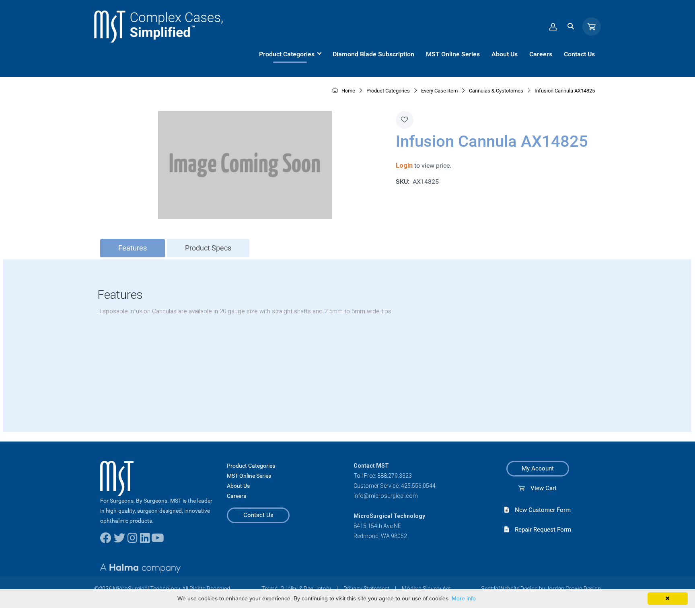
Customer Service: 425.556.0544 (395, 486)
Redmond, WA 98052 (380, 536)
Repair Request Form (540, 529)
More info (464, 598)
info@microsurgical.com (386, 496)
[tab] (132, 248)
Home (347, 91)
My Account (538, 468)
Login (404, 165)
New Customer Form (540, 510)
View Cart (540, 488)
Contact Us (258, 515)
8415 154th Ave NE (377, 526)
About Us (238, 486)
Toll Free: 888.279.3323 (383, 475)
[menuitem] (290, 54)
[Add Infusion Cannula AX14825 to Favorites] (404, 120)
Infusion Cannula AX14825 (565, 91)
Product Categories (251, 465)
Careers (236, 496)
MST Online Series (249, 475)
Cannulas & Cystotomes (496, 91)
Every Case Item (439, 91)
